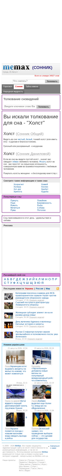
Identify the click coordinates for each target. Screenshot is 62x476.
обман (15, 162)
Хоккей (44, 184)
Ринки (7, 366)
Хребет (44, 189)
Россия (39, 288)
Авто (40, 468)
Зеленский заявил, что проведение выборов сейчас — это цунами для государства (42, 433)
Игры (44, 464)
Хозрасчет (19, 184)
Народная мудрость (13, 91)
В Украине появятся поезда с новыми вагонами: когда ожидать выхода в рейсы (16, 428)
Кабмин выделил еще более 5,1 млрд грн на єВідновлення (41, 404)
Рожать (14, 205)
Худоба (44, 191)
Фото (21, 470)
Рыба (40, 205)
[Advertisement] (31, 14)
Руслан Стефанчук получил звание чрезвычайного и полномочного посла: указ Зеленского (37, 334)
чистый (21, 139)
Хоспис (44, 187)
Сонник (19, 86)
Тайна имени (32, 86)
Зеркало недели (37, 300)
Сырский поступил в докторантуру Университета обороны (32, 303)
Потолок (41, 210)
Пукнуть (14, 200)
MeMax (18, 446)
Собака (40, 208)
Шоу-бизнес (24, 466)
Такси (33, 468)
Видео (27, 470)
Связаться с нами (54, 447)
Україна (35, 401)
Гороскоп (7, 86)
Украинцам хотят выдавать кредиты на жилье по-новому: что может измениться (16, 370)
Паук (13, 203)
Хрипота (18, 191)
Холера (17, 187)
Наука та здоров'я (13, 401)
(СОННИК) (42, 67)
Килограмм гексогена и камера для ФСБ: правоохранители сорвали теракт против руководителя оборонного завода (36, 295)
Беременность (44, 203)
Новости (22, 460)
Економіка (36, 366)
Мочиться (15, 208)
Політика (35, 428)
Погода (31, 460)
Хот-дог (17, 189)
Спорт (33, 466)
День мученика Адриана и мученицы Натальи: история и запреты (33, 322)
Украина (29, 288)
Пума (13, 210)
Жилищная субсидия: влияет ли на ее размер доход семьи (34, 313)
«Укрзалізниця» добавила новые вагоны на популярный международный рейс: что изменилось (42, 374)
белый (29, 139)
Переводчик (24, 468)
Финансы (33, 462)
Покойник (41, 200)
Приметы (23, 462)
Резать (42, 162)
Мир (48, 288)
